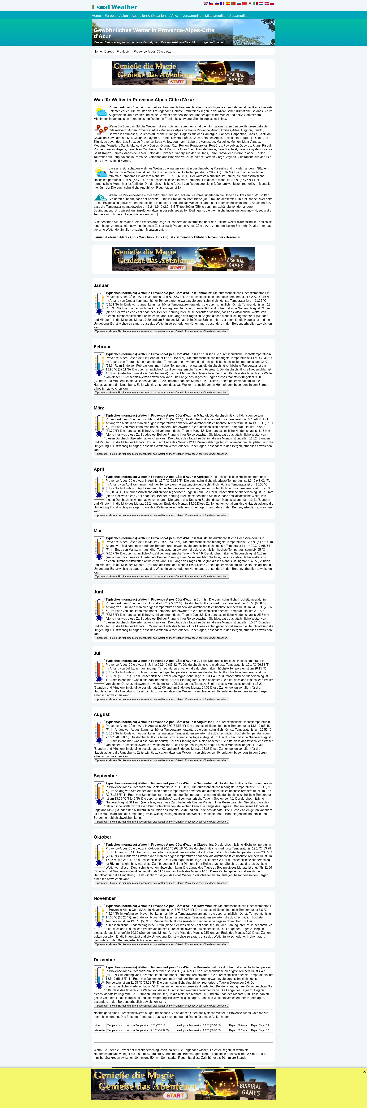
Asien (123, 16)
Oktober (200, 237)
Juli (157, 237)
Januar (99, 237)
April (132, 237)
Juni (149, 237)
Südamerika (238, 16)
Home (96, 16)
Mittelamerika (215, 16)
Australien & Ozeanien (149, 16)
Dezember (233, 237)
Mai (141, 237)
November (215, 237)
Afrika (173, 16)
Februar (112, 237)
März (123, 237)
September (184, 237)
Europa (110, 16)
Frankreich (124, 51)
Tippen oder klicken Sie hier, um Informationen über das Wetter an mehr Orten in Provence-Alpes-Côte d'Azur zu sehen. (161, 331)
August (167, 237)
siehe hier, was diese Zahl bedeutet (131, 312)
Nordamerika (191, 16)
